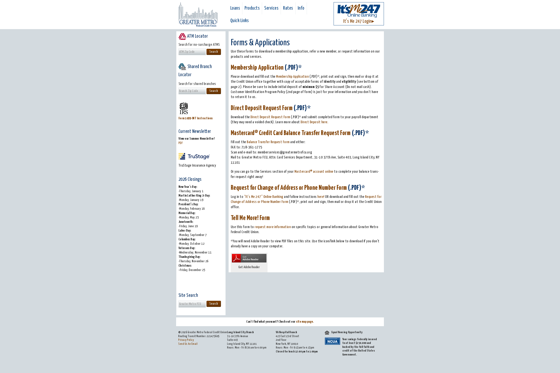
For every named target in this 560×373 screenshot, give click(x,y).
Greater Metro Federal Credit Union (198, 14)
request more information (273, 227)
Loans (235, 8)
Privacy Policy (186, 340)
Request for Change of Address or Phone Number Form (289, 188)
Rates (288, 8)
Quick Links (239, 20)
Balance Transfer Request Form (268, 142)
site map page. (305, 321)
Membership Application (257, 68)
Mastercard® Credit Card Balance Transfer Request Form (291, 133)
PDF (180, 143)
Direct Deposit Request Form (262, 108)
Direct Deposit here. (314, 122)
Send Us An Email (188, 344)
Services (271, 8)
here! (321, 197)
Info (301, 8)
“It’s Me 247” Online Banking (264, 197)
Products (252, 8)
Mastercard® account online (313, 172)
